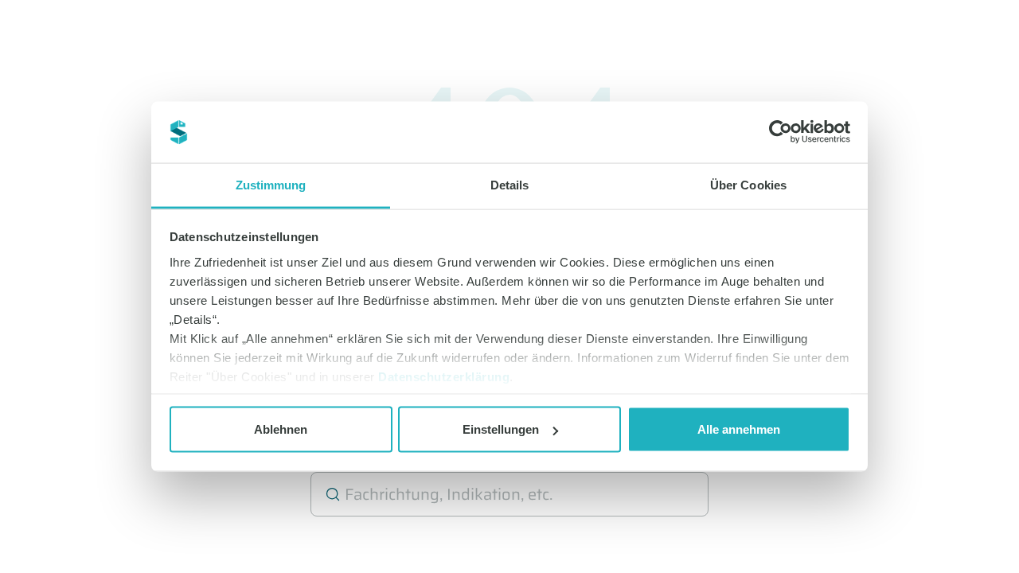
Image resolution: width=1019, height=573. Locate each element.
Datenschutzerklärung (444, 376)
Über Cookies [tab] (748, 184)
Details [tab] (509, 184)
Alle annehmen (738, 429)
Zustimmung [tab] (271, 184)
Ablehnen (280, 429)
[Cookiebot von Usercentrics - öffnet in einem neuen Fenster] (780, 132)
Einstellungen (501, 429)
